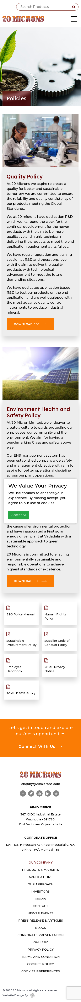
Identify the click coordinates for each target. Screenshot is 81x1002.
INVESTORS (40, 891)
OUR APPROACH (41, 884)
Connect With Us (36, 746)
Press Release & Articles (40, 920)
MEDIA (40, 899)
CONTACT (40, 906)
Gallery (40, 942)
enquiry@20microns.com (40, 784)
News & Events (40, 913)
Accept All (18, 515)
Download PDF (26, 324)
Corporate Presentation (40, 935)
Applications (40, 877)
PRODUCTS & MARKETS (40, 870)
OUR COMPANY (41, 862)
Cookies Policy (40, 964)
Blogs (40, 928)
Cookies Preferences (40, 971)
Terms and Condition (40, 957)
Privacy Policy (41, 949)
